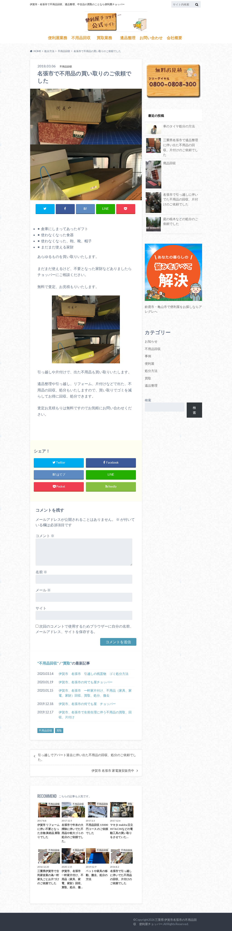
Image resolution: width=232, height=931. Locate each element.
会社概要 (174, 38)
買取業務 (104, 38)
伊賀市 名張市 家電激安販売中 (113, 770)
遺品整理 (127, 38)
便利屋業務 (57, 38)
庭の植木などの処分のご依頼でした (180, 221)
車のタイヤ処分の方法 (179, 126)
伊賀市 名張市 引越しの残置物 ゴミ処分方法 (93, 674)
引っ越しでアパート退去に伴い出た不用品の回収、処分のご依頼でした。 (87, 757)
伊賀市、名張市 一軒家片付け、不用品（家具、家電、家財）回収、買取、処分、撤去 (95, 692)
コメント (45, 535)
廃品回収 (169, 163)
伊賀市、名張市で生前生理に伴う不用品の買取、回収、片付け (95, 714)
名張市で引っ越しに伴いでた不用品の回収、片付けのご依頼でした (180, 199)
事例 (148, 356)
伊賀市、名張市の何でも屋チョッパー (86, 682)
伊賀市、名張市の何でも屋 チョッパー (87, 704)
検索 (148, 400)
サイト (41, 608)
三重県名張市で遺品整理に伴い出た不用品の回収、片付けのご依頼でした (180, 147)
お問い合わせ (151, 38)
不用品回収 (81, 38)
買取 (66, 663)
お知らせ (151, 341)
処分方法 (151, 371)
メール (43, 590)
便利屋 (149, 363)
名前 (41, 572)
